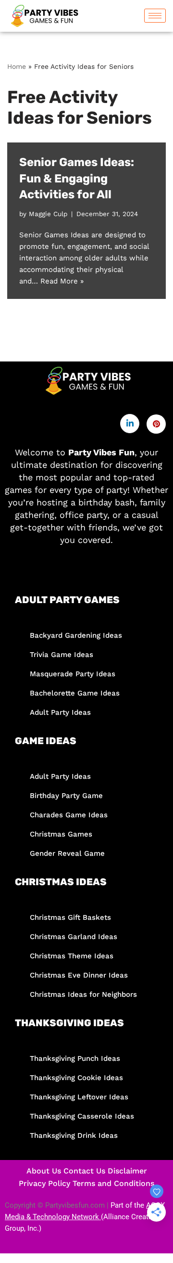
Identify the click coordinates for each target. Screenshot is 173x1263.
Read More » (62, 281)
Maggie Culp (48, 214)
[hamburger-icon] (155, 16)
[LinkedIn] (129, 423)
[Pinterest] (156, 424)
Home (16, 66)
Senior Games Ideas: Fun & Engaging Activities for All (76, 178)
